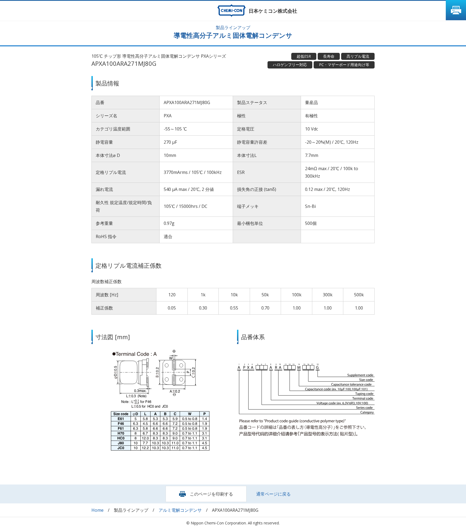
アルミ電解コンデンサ (180, 510)
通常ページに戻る (273, 494)
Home (97, 510)
